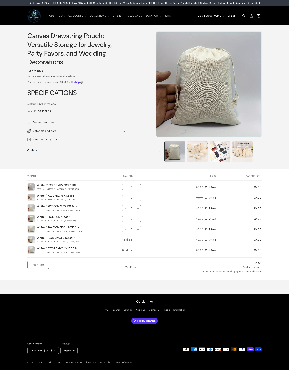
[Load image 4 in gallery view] (242, 151)
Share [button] (34, 150)
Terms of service (86, 362)
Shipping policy (104, 362)
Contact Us (155, 309)
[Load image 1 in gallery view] (174, 151)
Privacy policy (70, 362)
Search (116, 309)
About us (141, 309)
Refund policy (54, 362)
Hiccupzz (40, 362)
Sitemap (128, 309)
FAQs (106, 309)
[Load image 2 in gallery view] (197, 151)
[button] (77, 15)
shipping (234, 271)
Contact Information (174, 309)
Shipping (47, 75)
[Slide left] (160, 151)
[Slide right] (258, 151)
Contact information (123, 362)
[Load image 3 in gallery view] (220, 151)
